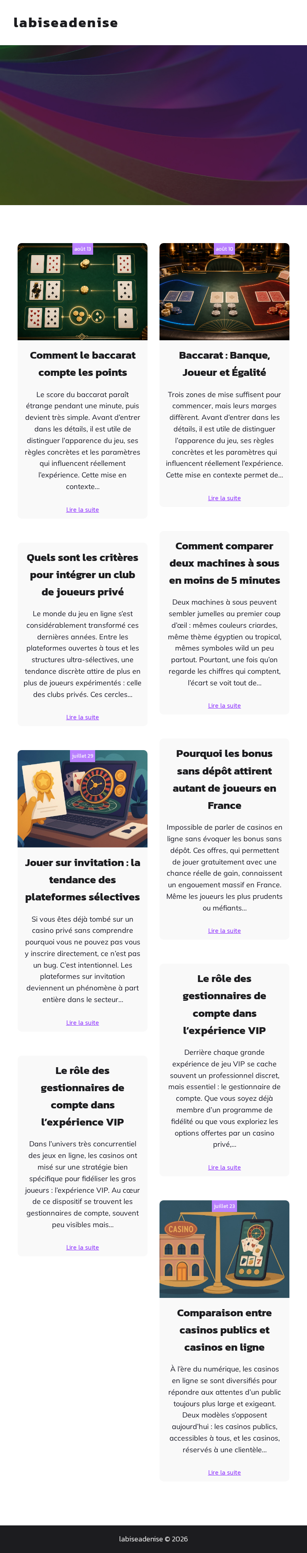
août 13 (82, 249)
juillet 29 (82, 756)
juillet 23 (224, 1206)
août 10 (224, 249)
